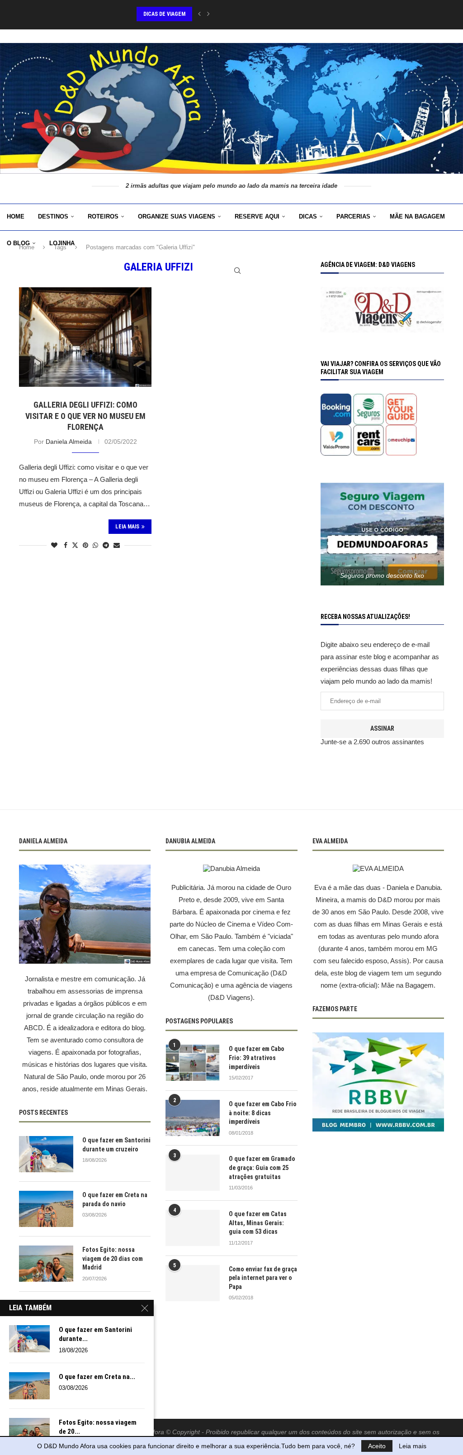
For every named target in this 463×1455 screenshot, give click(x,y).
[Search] (237, 270)
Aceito (377, 1446)
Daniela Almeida (69, 441)
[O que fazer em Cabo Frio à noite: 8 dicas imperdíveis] (192, 1118)
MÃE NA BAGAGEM (417, 216)
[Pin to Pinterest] (85, 545)
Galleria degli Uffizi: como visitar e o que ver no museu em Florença (85, 416)
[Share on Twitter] (75, 545)
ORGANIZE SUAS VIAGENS (176, 216)
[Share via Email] (116, 545)
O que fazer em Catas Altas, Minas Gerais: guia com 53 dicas (258, 1222)
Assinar (382, 728)
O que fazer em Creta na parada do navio (114, 1199)
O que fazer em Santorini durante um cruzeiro (116, 1144)
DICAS (308, 216)
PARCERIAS (353, 216)
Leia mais (412, 1446)
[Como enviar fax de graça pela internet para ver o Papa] (192, 1283)
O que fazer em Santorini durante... (95, 1334)
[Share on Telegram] (106, 545)
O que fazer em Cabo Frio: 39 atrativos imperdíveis (256, 1057)
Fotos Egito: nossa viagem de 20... (98, 1427)
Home (15, 216)
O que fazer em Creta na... (97, 1377)
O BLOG (18, 243)
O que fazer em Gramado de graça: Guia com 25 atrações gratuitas (262, 1167)
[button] (199, 14)
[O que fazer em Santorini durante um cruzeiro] (46, 1154)
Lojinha (62, 243)
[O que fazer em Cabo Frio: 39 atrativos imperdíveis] (192, 1063)
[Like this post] (54, 545)
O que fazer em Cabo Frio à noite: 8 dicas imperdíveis (263, 1112)
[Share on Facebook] (65, 545)
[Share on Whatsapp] (95, 545)
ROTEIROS (103, 216)
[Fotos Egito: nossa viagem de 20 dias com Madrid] (46, 1264)
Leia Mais (127, 526)
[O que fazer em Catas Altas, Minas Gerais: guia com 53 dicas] (192, 1228)
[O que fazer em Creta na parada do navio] (46, 1209)
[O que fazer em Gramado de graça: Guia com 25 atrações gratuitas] (192, 1173)
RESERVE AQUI (257, 216)
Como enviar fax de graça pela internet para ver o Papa (263, 1277)
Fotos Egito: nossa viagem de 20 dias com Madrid (112, 1258)
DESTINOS (53, 216)
